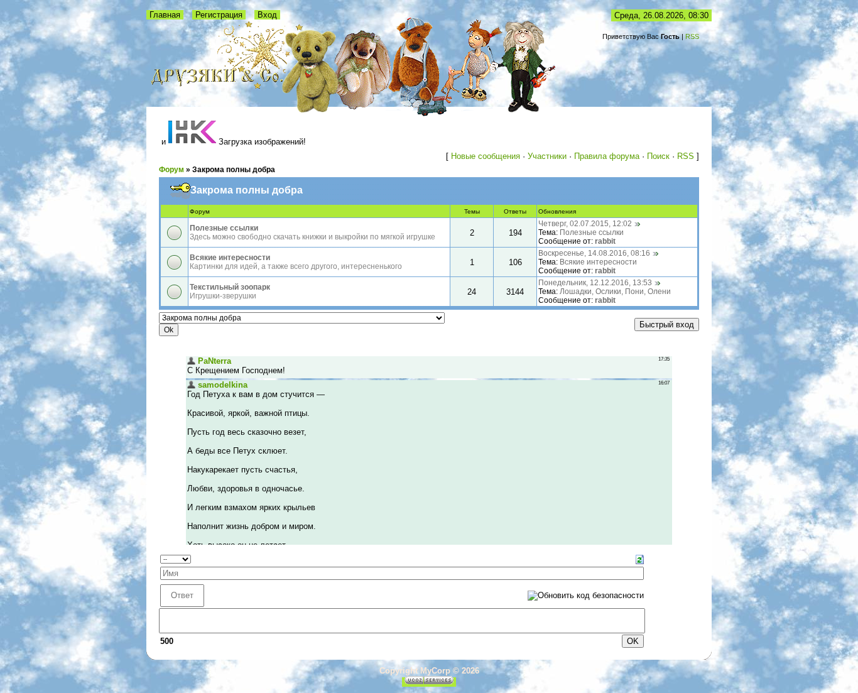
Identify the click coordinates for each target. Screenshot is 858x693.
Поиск (658, 156)
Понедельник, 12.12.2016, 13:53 (595, 282)
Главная (164, 14)
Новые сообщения (485, 156)
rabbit (605, 241)
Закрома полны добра (233, 169)
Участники (547, 156)
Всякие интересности (230, 257)
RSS (692, 36)
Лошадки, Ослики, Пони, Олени (615, 291)
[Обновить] (640, 559)
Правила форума (606, 156)
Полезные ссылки (224, 228)
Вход (267, 14)
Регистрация (218, 14)
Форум (171, 169)
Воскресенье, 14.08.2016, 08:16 (594, 253)
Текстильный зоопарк (230, 287)
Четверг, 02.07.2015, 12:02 (585, 223)
